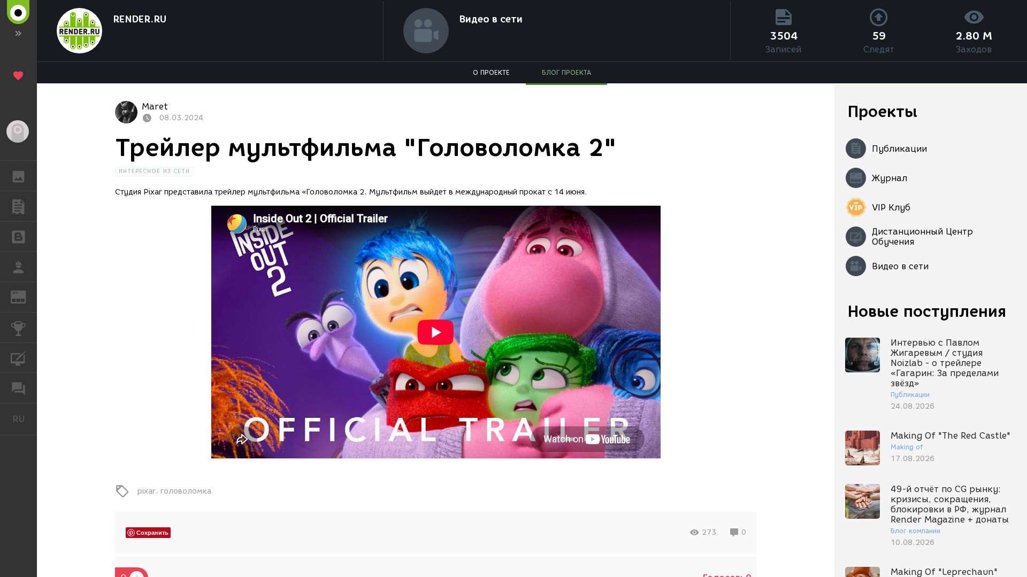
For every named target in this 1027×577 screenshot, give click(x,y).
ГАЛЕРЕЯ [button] (18, 176)
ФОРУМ (18, 388)
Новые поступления (927, 311)
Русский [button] (24, 419)
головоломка (185, 490)
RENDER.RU (139, 19)
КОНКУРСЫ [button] (18, 327)
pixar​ (146, 490)
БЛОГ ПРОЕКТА (566, 72)
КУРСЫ (18, 358)
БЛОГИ (18, 237)
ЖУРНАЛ (25, 296)
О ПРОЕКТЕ (491, 72)
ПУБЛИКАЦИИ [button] (18, 206)
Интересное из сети (154, 171)
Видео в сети (491, 19)
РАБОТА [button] (18, 267)
